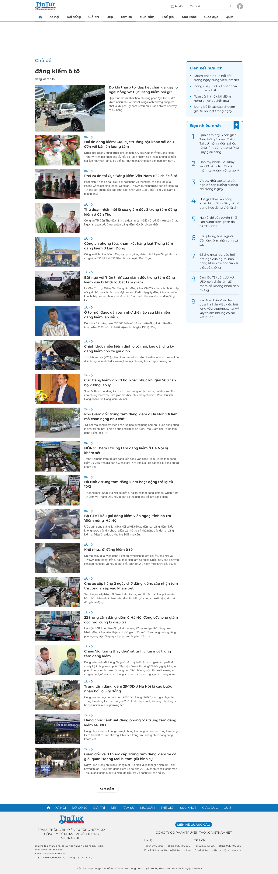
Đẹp (109, 17)
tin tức (215, 76)
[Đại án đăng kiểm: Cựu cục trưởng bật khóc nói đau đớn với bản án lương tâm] (57, 150)
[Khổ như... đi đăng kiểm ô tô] (57, 558)
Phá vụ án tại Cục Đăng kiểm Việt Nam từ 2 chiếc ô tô (130, 176)
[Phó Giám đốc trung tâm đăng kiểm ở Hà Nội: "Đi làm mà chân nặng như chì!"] (57, 423)
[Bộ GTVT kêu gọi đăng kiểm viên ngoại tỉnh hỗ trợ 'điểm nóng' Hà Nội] (57, 524)
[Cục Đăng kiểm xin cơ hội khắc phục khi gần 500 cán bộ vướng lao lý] (57, 389)
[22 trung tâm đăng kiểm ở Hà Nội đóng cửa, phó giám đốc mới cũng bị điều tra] (57, 626)
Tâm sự (126, 17)
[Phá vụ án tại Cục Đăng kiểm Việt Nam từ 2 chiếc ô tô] (57, 184)
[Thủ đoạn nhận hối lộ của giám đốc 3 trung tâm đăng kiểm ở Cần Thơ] (57, 218)
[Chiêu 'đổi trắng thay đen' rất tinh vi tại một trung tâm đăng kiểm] (57, 660)
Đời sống (74, 17)
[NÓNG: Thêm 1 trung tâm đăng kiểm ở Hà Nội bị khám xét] (57, 456)
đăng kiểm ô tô (57, 71)
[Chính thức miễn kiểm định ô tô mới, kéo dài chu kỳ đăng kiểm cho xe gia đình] (57, 355)
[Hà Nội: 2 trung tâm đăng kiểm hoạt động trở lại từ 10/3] (57, 490)
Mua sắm (147, 17)
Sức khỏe (189, 17)
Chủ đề (43, 60)
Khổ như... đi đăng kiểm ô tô (108, 550)
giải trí (198, 111)
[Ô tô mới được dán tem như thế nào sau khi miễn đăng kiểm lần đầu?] (57, 321)
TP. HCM (200, 840)
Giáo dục (211, 17)
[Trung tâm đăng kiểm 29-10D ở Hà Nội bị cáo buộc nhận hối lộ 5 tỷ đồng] (57, 695)
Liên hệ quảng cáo (193, 824)
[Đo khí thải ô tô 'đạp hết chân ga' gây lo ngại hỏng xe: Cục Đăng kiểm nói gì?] (70, 108)
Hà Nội (148, 840)
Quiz (229, 17)
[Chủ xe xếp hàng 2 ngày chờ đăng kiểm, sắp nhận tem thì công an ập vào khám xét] (57, 592)
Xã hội (54, 17)
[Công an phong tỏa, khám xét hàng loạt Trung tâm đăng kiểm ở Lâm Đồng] (57, 252)
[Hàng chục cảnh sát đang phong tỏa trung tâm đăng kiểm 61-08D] (57, 729)
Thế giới (168, 17)
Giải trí (93, 17)
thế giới (216, 96)
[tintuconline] (40, 17)
